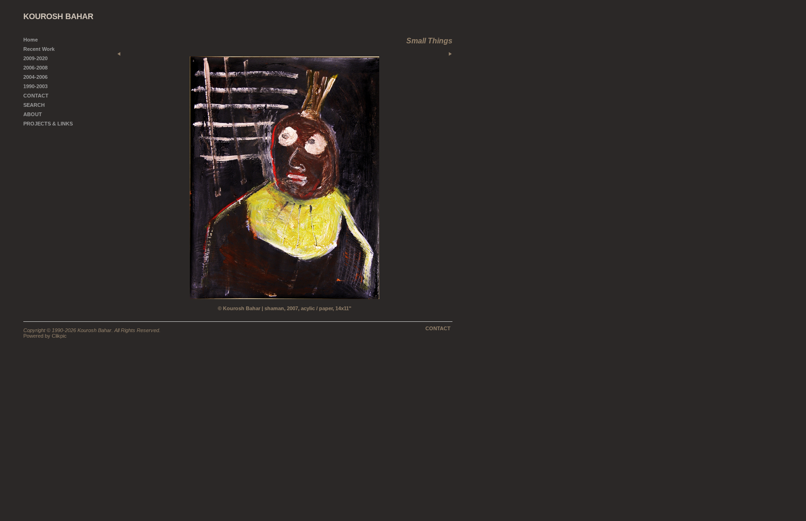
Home (30, 39)
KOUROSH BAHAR (58, 16)
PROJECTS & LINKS (48, 123)
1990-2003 (35, 86)
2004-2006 (35, 77)
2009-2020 (35, 58)
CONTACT (36, 95)
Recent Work (39, 49)
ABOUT (32, 114)
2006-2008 (35, 67)
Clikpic (59, 336)
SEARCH (34, 105)
